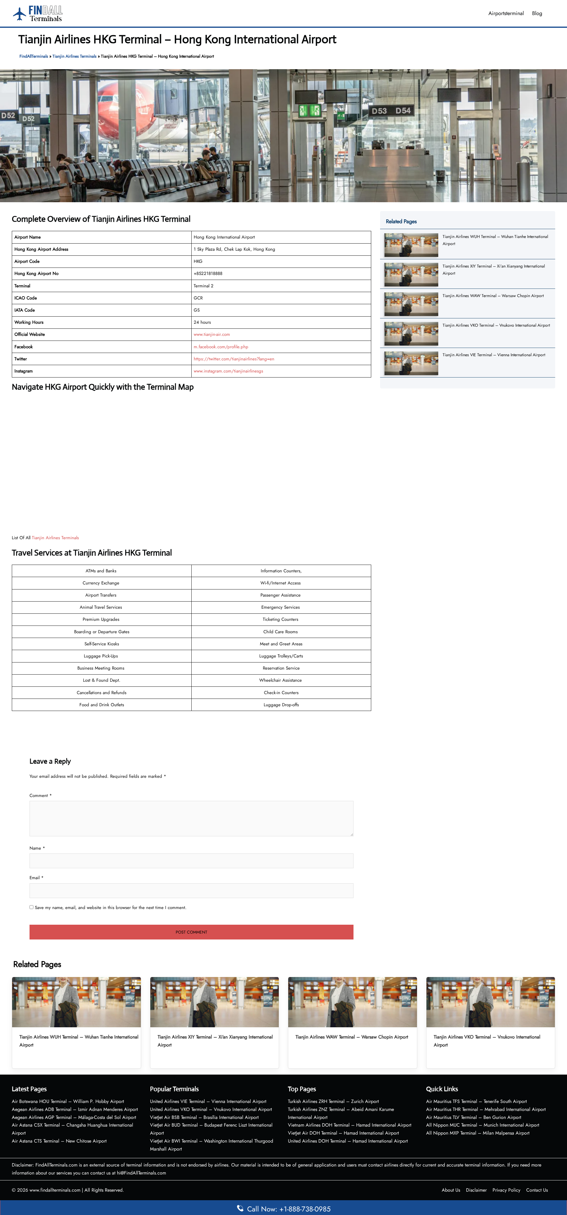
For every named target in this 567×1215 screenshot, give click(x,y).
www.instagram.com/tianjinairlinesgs (228, 371)
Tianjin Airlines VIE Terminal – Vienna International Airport (494, 355)
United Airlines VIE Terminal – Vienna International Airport (208, 1101)
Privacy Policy (506, 1190)
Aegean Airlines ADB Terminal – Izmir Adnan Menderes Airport (75, 1109)
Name (37, 848)
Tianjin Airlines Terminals (75, 56)
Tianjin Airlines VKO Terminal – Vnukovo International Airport (496, 325)
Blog (537, 13)
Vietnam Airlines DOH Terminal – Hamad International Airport (349, 1125)
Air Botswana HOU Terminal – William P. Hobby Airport (68, 1101)
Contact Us (537, 1190)
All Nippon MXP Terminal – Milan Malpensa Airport (477, 1133)
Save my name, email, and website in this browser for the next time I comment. (111, 907)
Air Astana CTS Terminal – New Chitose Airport (59, 1141)
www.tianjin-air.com (212, 334)
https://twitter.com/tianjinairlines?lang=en (234, 359)
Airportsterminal (506, 13)
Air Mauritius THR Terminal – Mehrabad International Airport (486, 1109)
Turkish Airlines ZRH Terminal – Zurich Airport (333, 1101)
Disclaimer (476, 1190)
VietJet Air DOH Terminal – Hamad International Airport (343, 1133)
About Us (451, 1190)
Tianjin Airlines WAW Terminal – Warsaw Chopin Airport (493, 296)
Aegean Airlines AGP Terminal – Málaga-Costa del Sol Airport (74, 1117)
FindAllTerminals (33, 56)
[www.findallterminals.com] (38, 12)
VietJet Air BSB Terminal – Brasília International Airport (204, 1117)
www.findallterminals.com (55, 1190)
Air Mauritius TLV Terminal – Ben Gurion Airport (473, 1117)
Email (37, 877)
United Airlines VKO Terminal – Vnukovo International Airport (211, 1109)
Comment (41, 795)
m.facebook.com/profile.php (221, 347)
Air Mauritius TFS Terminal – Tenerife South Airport (476, 1101)
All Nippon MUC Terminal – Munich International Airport (482, 1125)
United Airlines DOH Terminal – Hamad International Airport (348, 1141)
